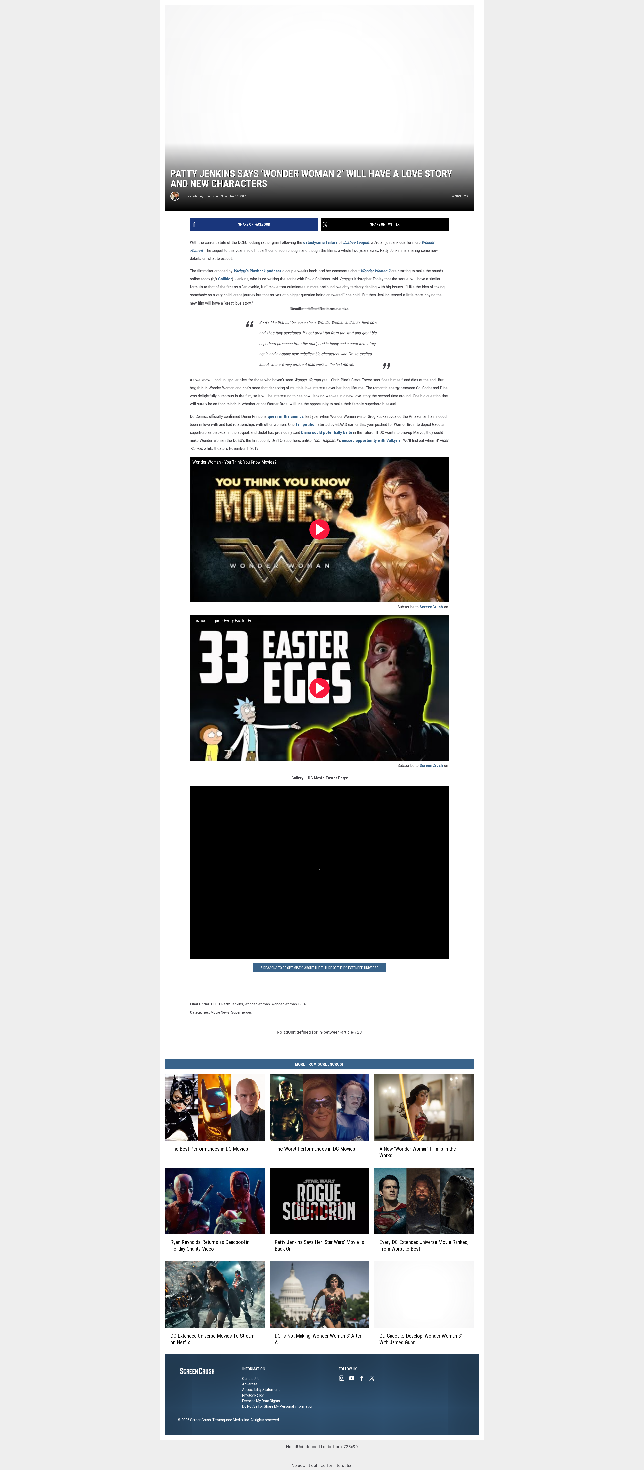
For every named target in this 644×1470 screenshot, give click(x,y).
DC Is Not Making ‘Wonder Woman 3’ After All (318, 1339)
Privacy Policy (253, 1395)
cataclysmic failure (320, 242)
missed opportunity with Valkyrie (371, 440)
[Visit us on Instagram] (344, 1378)
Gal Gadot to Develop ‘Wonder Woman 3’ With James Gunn (420, 1339)
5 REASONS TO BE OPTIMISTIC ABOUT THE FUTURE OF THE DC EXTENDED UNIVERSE (319, 968)
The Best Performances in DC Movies (209, 1149)
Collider (225, 278)
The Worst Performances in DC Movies (315, 1149)
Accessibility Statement (261, 1390)
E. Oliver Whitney (192, 196)
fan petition (306, 424)
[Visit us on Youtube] (354, 1378)
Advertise (249, 1384)
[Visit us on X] (374, 1378)
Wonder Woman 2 (375, 270)
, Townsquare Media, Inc (230, 1420)
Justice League (356, 242)
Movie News (220, 1012)
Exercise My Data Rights (261, 1401)
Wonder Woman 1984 (288, 1004)
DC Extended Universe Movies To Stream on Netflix (212, 1339)
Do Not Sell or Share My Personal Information (277, 1406)
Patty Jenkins (232, 1004)
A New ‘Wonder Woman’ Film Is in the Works (417, 1152)
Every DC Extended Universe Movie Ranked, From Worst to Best (423, 1245)
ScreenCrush (431, 606)
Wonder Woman (257, 1004)
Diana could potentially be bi (326, 432)
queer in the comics (286, 416)
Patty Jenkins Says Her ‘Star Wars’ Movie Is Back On (319, 1245)
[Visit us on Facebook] (364, 1378)
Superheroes (241, 1012)
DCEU (215, 1004)
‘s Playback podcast (257, 270)
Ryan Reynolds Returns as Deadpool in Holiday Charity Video (210, 1245)
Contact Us (250, 1379)
